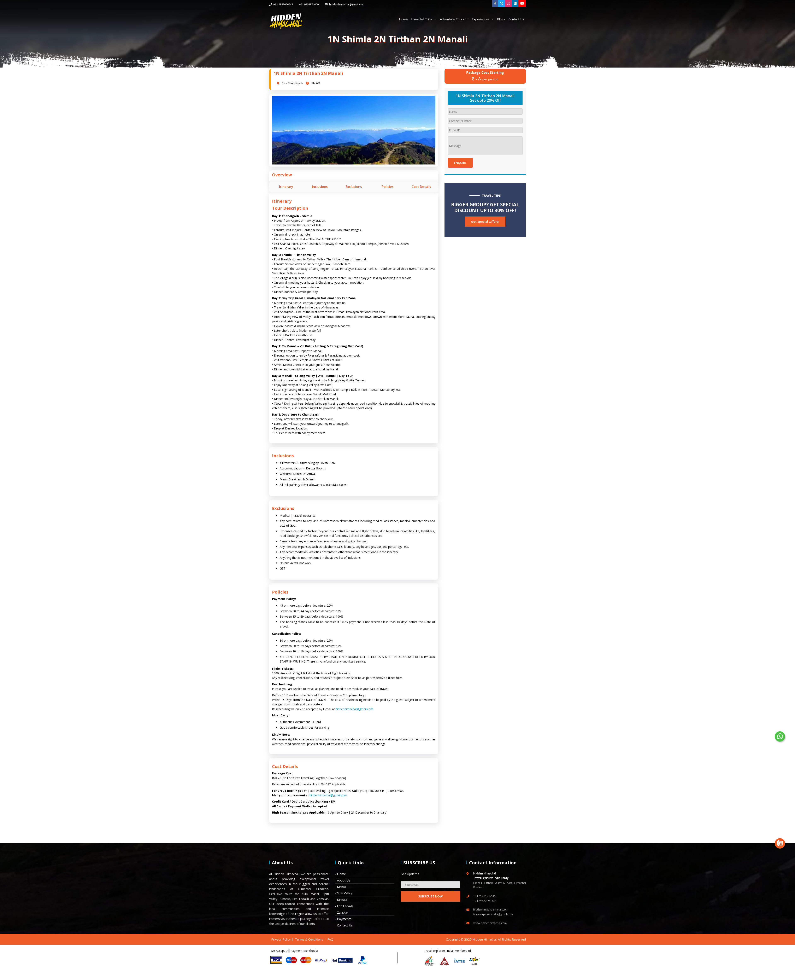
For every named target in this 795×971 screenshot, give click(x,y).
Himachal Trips (421, 19)
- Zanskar (341, 912)
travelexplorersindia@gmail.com (493, 914)
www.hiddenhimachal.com (490, 923)
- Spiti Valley (343, 893)
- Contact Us (344, 925)
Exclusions (354, 186)
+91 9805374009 (309, 4)
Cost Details (421, 186)
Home (403, 19)
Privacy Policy (281, 939)
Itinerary (286, 186)
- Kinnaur (341, 899)
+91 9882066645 (283, 4)
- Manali (340, 887)
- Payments (343, 919)
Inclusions (320, 186)
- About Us (342, 880)
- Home (340, 874)
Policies (388, 186)
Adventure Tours (452, 19)
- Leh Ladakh (344, 906)
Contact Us (516, 19)
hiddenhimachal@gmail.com (346, 4)
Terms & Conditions (309, 939)
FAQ (330, 939)
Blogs (501, 19)
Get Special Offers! (485, 221)
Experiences (480, 19)
